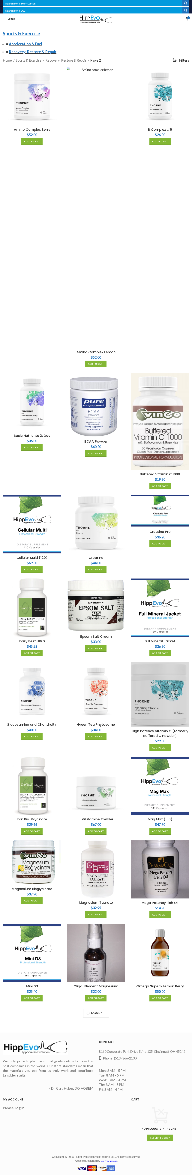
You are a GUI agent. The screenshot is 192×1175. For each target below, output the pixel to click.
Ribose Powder (95, 1158)
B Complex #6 (160, 129)
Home (7, 60)
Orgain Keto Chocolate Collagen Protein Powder (95, 1072)
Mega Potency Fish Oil (160, 902)
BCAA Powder (96, 441)
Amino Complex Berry (32, 129)
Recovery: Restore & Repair (66, 60)
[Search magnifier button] (185, 3)
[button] (32, 141)
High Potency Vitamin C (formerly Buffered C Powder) (160, 733)
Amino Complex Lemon (96, 352)
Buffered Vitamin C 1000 (160, 474)
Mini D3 (32, 986)
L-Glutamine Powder (96, 819)
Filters (184, 60)
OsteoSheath (32, 1162)
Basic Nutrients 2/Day (32, 435)
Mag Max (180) (160, 819)
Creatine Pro (160, 531)
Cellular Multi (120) (31, 557)
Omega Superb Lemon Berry (160, 986)
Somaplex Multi (160, 1158)
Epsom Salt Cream (96, 636)
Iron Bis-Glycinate (32, 819)
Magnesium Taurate (96, 902)
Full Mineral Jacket (160, 641)
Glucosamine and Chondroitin (32, 724)
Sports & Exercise (29, 60)
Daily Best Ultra (32, 641)
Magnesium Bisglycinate (32, 888)
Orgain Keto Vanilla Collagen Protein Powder (160, 1072)
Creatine (96, 557)
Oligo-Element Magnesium (96, 986)
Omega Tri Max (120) (32, 1069)
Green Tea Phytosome (96, 724)
